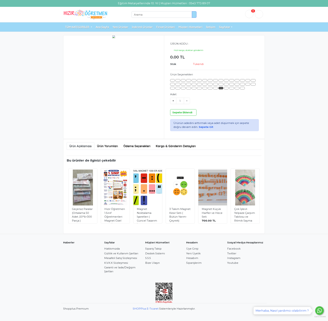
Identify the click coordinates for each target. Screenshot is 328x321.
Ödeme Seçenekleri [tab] (136, 146)
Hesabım (192, 258)
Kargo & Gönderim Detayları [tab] (176, 146)
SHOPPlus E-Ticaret (146, 308)
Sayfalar (224, 27)
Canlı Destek (319, 317)
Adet (173, 94)
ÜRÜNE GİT (85, 217)
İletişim (210, 27)
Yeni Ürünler (120, 27)
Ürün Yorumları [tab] (107, 146)
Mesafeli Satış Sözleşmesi (120, 258)
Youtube (232, 262)
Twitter (231, 253)
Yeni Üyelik (193, 253)
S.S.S (148, 258)
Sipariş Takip (153, 248)
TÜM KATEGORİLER (77, 27)
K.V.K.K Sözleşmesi (116, 262)
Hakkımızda (112, 248)
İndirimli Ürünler (142, 27)
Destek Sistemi (155, 253)
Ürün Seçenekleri (181, 74)
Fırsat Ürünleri (165, 27)
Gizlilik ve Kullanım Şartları (121, 253)
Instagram (233, 258)
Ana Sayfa (102, 27)
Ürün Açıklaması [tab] (80, 146)
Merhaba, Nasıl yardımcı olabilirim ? (282, 310)
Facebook (234, 248)
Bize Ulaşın (152, 262)
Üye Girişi (192, 248)
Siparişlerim (194, 262)
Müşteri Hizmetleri (190, 27)
